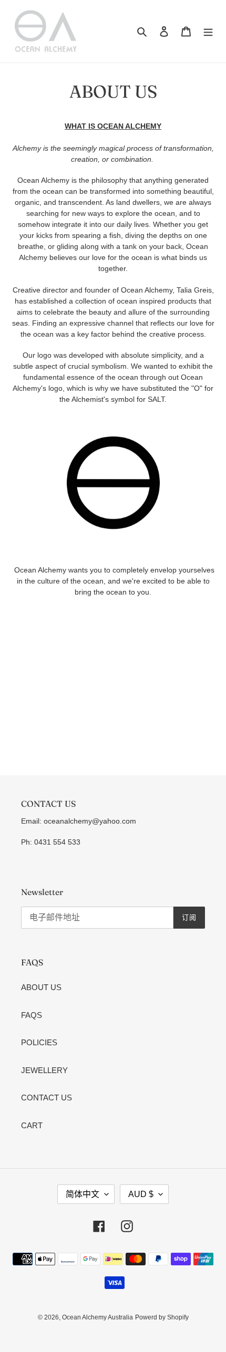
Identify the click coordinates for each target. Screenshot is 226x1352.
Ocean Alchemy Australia (97, 1317)
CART (32, 1125)
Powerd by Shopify (162, 1317)
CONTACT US (46, 1097)
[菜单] (208, 31)
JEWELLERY (44, 1070)
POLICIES (39, 1042)
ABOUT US (41, 987)
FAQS (31, 1015)
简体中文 (82, 1194)
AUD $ (140, 1194)
